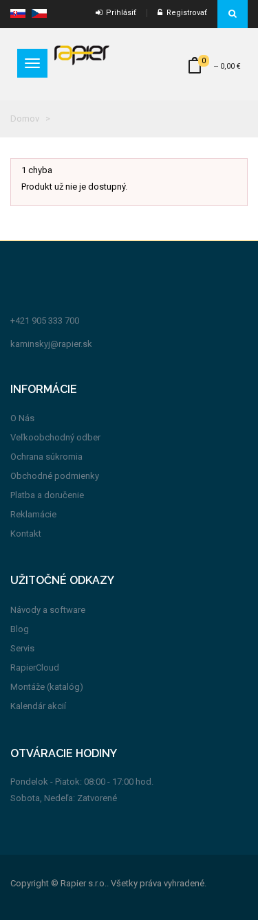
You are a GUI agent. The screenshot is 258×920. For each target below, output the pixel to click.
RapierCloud (34, 667)
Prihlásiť (119, 12)
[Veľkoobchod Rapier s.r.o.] (81, 54)
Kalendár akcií (38, 706)
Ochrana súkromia (46, 456)
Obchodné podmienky (54, 476)
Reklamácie (33, 514)
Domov (24, 118)
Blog (19, 629)
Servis (22, 648)
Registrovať (184, 12)
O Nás (22, 418)
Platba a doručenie (47, 495)
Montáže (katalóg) (46, 687)
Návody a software (47, 610)
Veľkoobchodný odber (55, 437)
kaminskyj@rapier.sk (51, 344)
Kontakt (25, 533)
